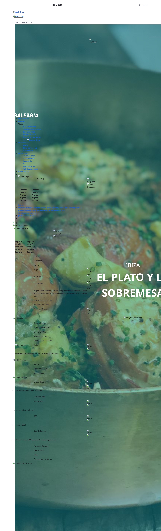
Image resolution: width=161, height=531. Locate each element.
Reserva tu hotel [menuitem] (29, 134)
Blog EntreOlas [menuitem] (29, 132)
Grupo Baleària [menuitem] (29, 156)
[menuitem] (23, 119)
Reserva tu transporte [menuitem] (32, 137)
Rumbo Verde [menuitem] (28, 158)
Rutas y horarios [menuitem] (29, 126)
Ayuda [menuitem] (25, 145)
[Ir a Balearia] (26, 115)
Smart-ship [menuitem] (27, 161)
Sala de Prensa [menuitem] (29, 166)
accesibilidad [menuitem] (28, 150)
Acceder (145, 5)
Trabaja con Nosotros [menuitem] (32, 169)
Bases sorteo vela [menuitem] (30, 148)
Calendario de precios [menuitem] (32, 129)
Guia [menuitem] (25, 140)
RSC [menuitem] (24, 163)
